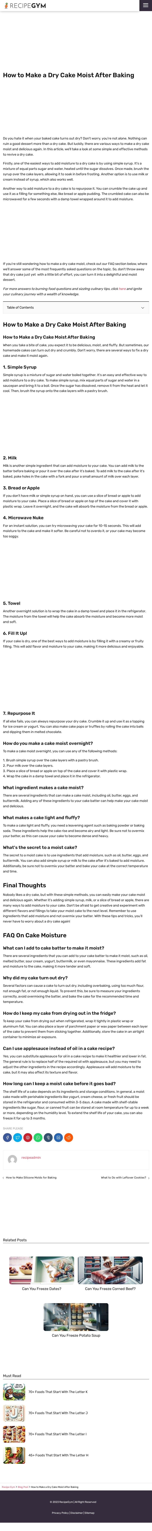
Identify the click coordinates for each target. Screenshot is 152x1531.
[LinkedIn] (58, 1137)
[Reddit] (68, 1137)
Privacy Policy (60, 1513)
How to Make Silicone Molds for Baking (31, 1177)
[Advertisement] (76, 41)
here (122, 289)
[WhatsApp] (38, 1137)
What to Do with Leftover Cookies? (123, 1177)
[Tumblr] (48, 1137)
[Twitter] (17, 1137)
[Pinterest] (27, 1137)
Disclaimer (76, 1513)
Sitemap (89, 1513)
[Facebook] (7, 1137)
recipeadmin (31, 1158)
